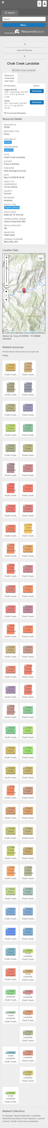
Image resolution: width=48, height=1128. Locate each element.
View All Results (24, 50)
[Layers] (41, 258)
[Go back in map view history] (6, 300)
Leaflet (11, 332)
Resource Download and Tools (9, 78)
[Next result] (25, 56)
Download (36, 91)
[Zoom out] (7, 285)
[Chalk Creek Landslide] (24, 70)
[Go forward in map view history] (6, 296)
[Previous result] (25, 44)
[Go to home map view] (6, 291)
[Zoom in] (7, 257)
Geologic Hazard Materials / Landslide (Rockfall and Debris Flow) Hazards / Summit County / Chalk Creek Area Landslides (24, 1118)
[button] (24, 290)
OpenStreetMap (30, 332)
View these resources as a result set (21, 351)
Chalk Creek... (11, 374)
